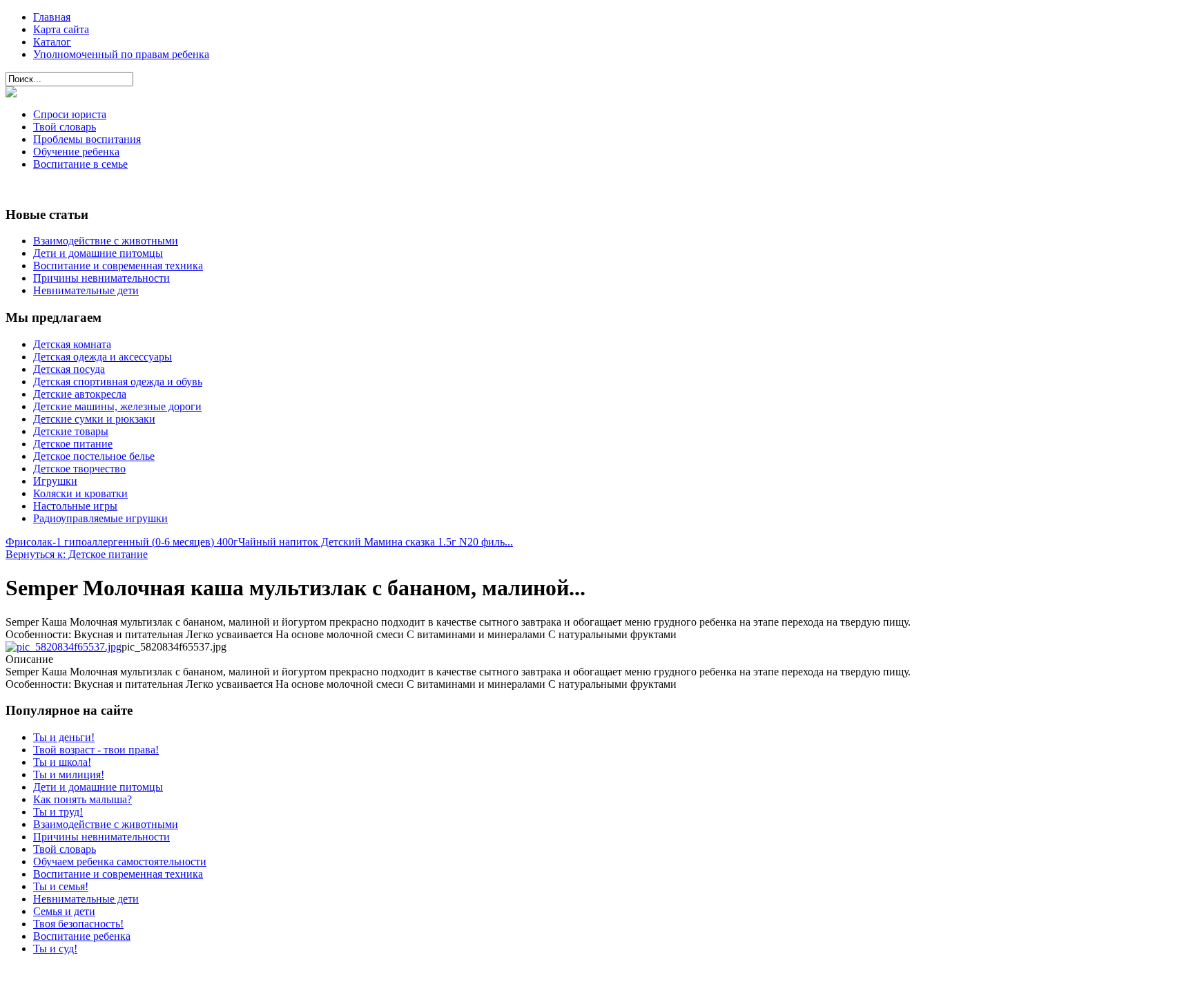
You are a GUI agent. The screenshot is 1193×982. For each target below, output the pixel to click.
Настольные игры (75, 506)
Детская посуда (69, 369)
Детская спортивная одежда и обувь (117, 381)
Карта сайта (61, 29)
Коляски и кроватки (80, 493)
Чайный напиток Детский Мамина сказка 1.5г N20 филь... (375, 542)
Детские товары (70, 431)
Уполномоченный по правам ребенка (121, 54)
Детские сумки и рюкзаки (94, 419)
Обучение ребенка (76, 151)
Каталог (52, 42)
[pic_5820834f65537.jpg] (64, 647)
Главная (51, 17)
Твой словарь (64, 127)
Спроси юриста (69, 114)
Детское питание (73, 444)
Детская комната (72, 344)
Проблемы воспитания (87, 139)
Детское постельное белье (94, 456)
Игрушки (55, 481)
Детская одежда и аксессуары (102, 357)
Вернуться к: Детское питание (77, 554)
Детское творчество (79, 468)
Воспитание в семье (80, 164)
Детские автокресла (79, 394)
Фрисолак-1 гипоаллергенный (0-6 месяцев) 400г (122, 542)
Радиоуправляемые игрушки (100, 518)
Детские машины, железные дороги (117, 406)
